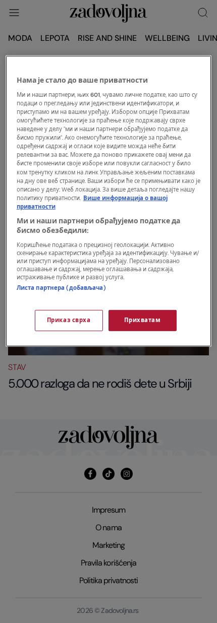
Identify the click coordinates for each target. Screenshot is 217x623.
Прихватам (142, 320)
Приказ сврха (69, 320)
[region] (109, 201)
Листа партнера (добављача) (61, 288)
